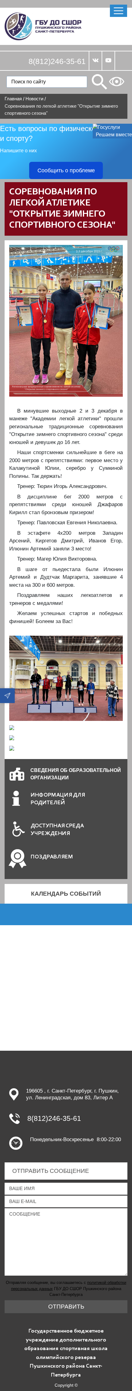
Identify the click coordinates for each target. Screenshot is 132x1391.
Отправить (66, 1306)
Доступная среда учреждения (57, 830)
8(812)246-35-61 (57, 61)
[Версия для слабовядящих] (116, 81)
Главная (13, 98)
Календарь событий (66, 893)
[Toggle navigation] (118, 11)
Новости (34, 98)
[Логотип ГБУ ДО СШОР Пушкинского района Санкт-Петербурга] (43, 26)
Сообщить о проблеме (66, 170)
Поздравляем (52, 857)
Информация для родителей (58, 799)
